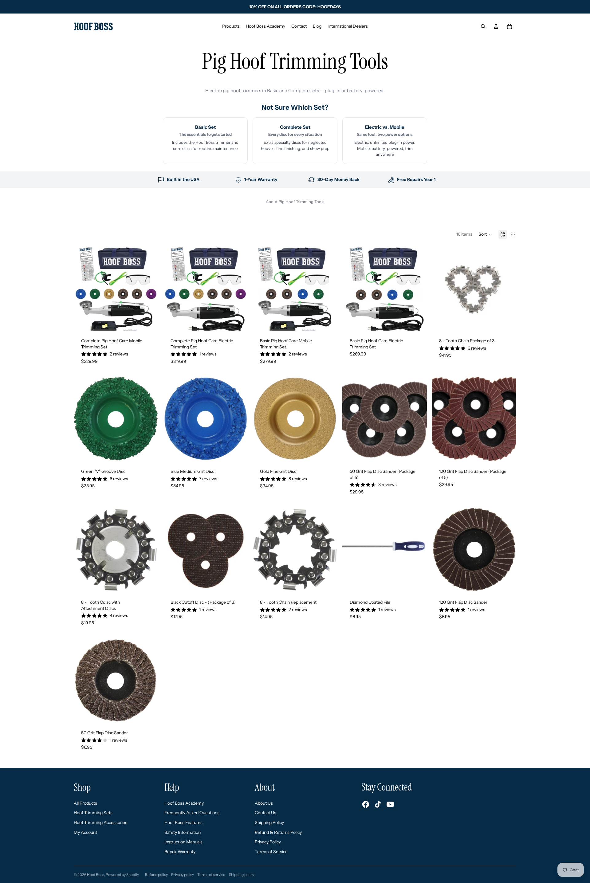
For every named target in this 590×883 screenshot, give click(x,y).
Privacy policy (182, 874)
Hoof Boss (95, 874)
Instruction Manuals (183, 842)
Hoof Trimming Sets (93, 812)
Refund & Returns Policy (278, 832)
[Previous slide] (83, 288)
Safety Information (182, 832)
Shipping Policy (269, 822)
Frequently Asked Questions (191, 812)
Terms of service (211, 874)
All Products (85, 803)
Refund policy (156, 874)
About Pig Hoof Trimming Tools (295, 201)
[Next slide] (149, 288)
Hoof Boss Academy (184, 803)
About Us (264, 803)
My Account (85, 832)
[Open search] (483, 26)
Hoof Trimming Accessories (100, 822)
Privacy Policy (268, 842)
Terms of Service (271, 851)
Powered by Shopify (122, 874)
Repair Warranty (179, 851)
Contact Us (265, 812)
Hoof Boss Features (183, 822)
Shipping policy (241, 874)
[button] (485, 234)
